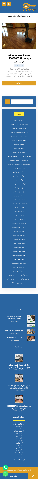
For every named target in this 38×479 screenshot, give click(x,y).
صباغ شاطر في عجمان (18, 271)
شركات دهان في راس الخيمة (19, 184)
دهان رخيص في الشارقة (19, 152)
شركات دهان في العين (18, 172)
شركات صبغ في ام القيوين (18, 192)
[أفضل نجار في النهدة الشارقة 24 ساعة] (29, 6)
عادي (18, 438)
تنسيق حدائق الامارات (19, 144)
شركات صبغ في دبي (19, 196)
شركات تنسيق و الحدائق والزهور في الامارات (19, 164)
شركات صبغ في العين (19, 188)
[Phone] (5, 467)
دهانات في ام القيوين (19, 148)
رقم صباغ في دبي (26, 156)
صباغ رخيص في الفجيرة (19, 251)
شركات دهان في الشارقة (19, 168)
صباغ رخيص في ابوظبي (19, 239)
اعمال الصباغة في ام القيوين (19, 128)
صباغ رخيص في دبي (19, 259)
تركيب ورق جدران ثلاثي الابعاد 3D (19, 136)
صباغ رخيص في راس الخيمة (19, 263)
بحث (7, 101)
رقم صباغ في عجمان (12, 156)
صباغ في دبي (12, 275)
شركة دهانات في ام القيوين (18, 211)
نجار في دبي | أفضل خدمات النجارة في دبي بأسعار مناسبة (19, 366)
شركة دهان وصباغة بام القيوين (18, 227)
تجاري (18, 436)
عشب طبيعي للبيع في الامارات (18, 283)
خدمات (18, 440)
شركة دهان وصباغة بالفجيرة (19, 223)
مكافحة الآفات (18, 424)
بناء (18, 429)
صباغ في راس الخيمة (25, 279)
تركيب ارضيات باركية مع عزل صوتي (18, 132)
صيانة (18, 433)
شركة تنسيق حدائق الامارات (19, 207)
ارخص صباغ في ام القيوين (19, 120)
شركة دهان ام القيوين (19, 215)
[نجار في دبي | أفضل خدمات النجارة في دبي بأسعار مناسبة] (19, 358)
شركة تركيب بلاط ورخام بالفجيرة (19, 203)
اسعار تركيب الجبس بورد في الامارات (19, 124)
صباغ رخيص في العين (19, 247)
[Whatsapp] (5, 474)
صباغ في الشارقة (24, 275)
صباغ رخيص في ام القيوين (18, 255)
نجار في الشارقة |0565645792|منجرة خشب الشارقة (19, 407)
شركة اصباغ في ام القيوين (18, 200)
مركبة (18, 426)
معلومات (18, 452)
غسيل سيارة (18, 431)
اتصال (18, 448)
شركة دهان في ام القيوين (19, 219)
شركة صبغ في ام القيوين (19, 235)
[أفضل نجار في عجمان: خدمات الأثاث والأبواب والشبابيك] (19, 378)
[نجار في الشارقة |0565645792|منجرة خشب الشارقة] (19, 399)
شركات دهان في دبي (19, 180)
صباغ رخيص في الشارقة (19, 243)
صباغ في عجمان (11, 279)
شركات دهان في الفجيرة (19, 176)
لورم (17, 450)
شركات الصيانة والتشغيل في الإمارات (19, 160)
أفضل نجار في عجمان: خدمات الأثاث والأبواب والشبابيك (19, 386)
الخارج (18, 445)
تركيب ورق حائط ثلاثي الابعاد (19, 140)
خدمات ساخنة (17, 460)
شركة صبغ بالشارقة (19, 231)
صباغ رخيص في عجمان (19, 267)
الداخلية (17, 443)
